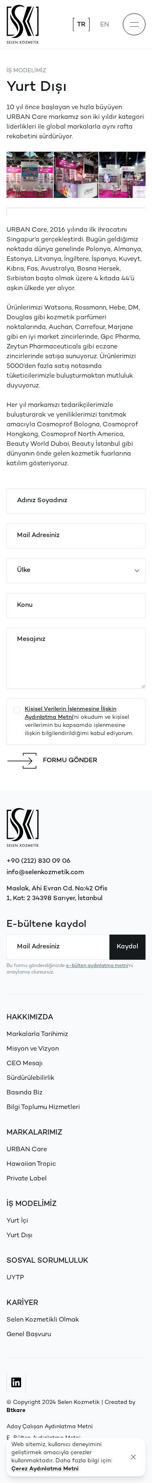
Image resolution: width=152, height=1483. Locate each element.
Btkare (16, 1411)
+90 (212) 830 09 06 (38, 861)
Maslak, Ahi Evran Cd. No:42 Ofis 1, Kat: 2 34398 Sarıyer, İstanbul (56, 894)
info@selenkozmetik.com (45, 872)
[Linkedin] (16, 1382)
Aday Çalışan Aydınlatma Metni (49, 1427)
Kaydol (127, 947)
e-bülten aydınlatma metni (97, 966)
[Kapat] (133, 1457)
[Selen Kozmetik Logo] (22, 24)
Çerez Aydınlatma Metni (45, 1469)
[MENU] (134, 24)
